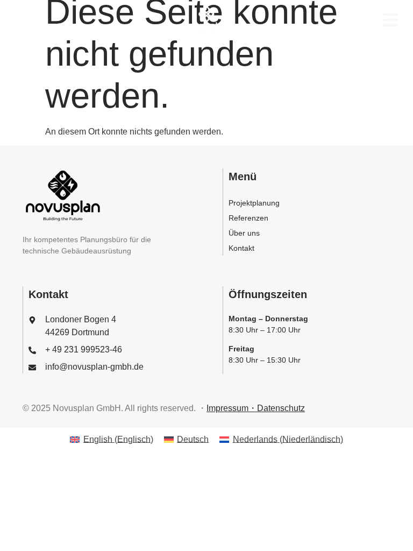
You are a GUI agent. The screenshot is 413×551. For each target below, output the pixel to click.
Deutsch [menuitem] (193, 439)
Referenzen (248, 218)
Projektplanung (254, 203)
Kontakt (241, 248)
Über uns (244, 233)
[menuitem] (111, 439)
